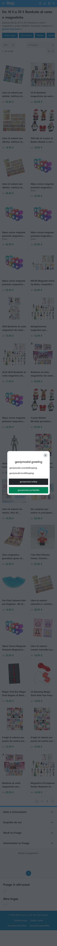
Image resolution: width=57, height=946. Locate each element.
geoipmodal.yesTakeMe (28, 490)
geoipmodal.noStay (28, 482)
